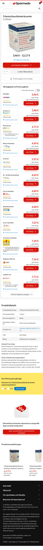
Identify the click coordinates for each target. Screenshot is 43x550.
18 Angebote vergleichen (21, 60)
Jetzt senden (20, 388)
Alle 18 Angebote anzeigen (20, 294)
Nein (11, 388)
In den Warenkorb (25, 71)
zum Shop (29, 103)
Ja (5, 388)
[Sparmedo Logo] (21, 3)
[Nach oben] (39, 545)
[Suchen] (39, 8)
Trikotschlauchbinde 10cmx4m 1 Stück (14, 466)
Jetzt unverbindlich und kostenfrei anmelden (21, 432)
